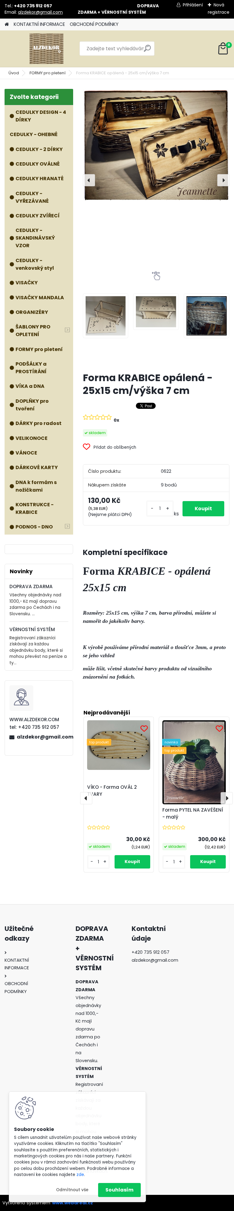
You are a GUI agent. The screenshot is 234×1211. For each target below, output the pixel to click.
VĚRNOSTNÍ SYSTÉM (32, 629)
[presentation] (89, 180)
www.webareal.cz (72, 1203)
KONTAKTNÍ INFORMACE (39, 24)
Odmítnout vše (72, 1190)
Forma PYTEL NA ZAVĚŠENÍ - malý (192, 813)
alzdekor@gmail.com (40, 12)
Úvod (14, 73)
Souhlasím (119, 1189)
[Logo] (46, 48)
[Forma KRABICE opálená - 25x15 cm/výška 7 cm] (156, 145)
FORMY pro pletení (48, 73)
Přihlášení (193, 5)
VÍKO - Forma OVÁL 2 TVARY (112, 790)
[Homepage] (7, 24)
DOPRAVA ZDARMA (31, 586)
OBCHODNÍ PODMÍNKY (94, 24)
